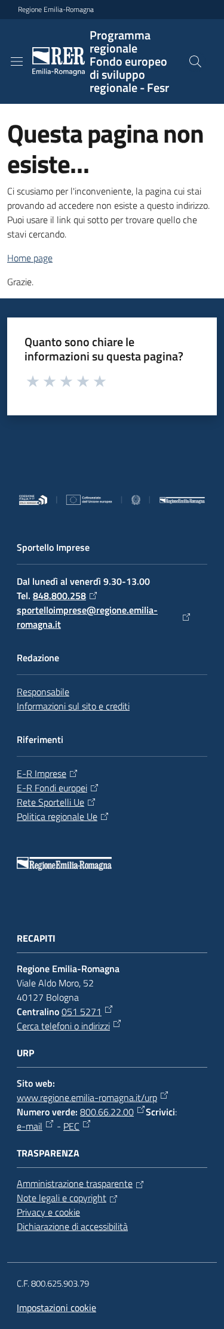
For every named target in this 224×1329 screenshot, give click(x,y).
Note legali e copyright (61, 1198)
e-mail (29, 1126)
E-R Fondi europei (52, 788)
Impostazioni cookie (56, 1307)
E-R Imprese (41, 773)
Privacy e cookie (48, 1212)
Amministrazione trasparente (75, 1183)
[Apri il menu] (17, 61)
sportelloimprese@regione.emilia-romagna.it (87, 617)
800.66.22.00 (107, 1112)
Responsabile (43, 691)
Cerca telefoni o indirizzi (63, 1026)
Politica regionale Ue (57, 816)
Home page (30, 258)
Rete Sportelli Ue (50, 802)
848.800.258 (59, 595)
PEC (71, 1126)
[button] (195, 61)
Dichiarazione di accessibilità (72, 1226)
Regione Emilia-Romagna (56, 9)
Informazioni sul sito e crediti (73, 706)
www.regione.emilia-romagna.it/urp (87, 1097)
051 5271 (82, 1011)
